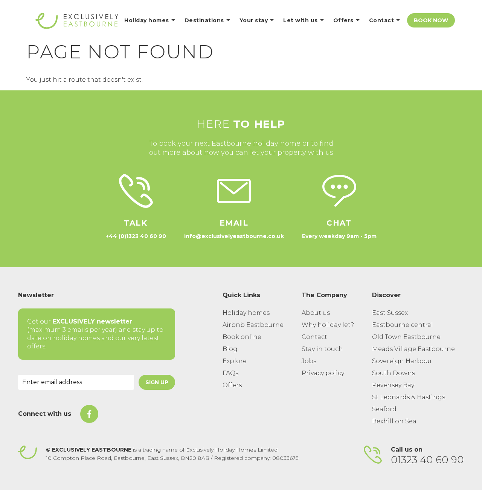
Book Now (431, 20)
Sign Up (156, 382)
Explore (235, 361)
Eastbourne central (402, 324)
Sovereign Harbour (402, 361)
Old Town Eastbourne (406, 336)
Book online (242, 336)
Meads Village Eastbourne (413, 349)
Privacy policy (323, 373)
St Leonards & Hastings (408, 397)
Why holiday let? (328, 324)
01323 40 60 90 (427, 460)
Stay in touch (322, 349)
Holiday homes (246, 312)
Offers (232, 385)
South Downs (393, 373)
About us (316, 312)
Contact (314, 336)
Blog (230, 349)
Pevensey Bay (393, 385)
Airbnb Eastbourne (253, 324)
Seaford (384, 409)
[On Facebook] (89, 414)
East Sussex (390, 312)
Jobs (309, 361)
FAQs (230, 373)
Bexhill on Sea (394, 421)
